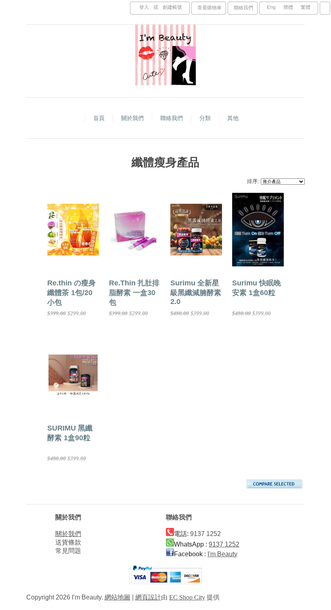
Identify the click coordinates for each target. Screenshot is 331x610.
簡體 (288, 7)
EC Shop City (187, 597)
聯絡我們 (243, 8)
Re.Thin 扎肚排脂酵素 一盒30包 (134, 292)
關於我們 (68, 533)
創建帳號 (172, 7)
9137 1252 (224, 544)
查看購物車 (209, 8)
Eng (271, 7)
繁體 (305, 7)
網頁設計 (148, 597)
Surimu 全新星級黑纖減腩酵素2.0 (195, 292)
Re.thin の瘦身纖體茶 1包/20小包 (71, 292)
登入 (144, 7)
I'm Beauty (222, 554)
